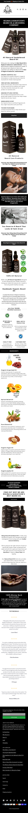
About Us (5, 737)
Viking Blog (5, 742)
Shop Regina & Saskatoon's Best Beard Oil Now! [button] (14, 243)
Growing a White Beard (7, 767)
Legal (4, 740)
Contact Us (5, 785)
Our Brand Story (6, 732)
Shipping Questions (7, 792)
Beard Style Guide (6, 759)
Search (4, 778)
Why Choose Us (6, 734)
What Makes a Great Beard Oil (9, 749)
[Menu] (25, 9)
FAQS (4, 788)
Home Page (5, 781)
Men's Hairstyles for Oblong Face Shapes (11, 770)
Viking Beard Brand (15, 808)
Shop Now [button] (14, 115)
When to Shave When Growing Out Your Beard (12, 762)
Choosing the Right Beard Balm (9, 752)
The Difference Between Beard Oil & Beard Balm (13, 764)
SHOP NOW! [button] (14, 499)
